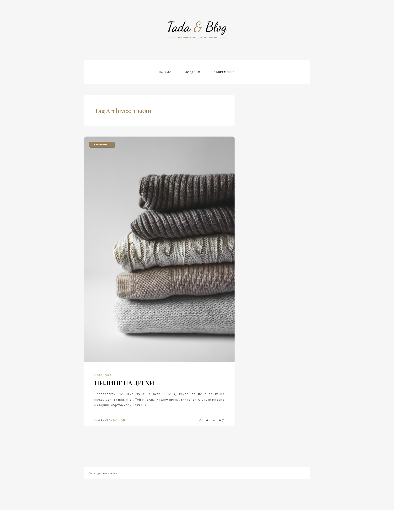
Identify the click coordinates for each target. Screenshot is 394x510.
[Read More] (145, 405)
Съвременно (224, 72)
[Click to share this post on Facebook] (200, 421)
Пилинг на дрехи (124, 383)
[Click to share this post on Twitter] (207, 421)
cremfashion (115, 420)
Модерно (192, 72)
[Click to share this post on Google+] (214, 421)
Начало (165, 72)
